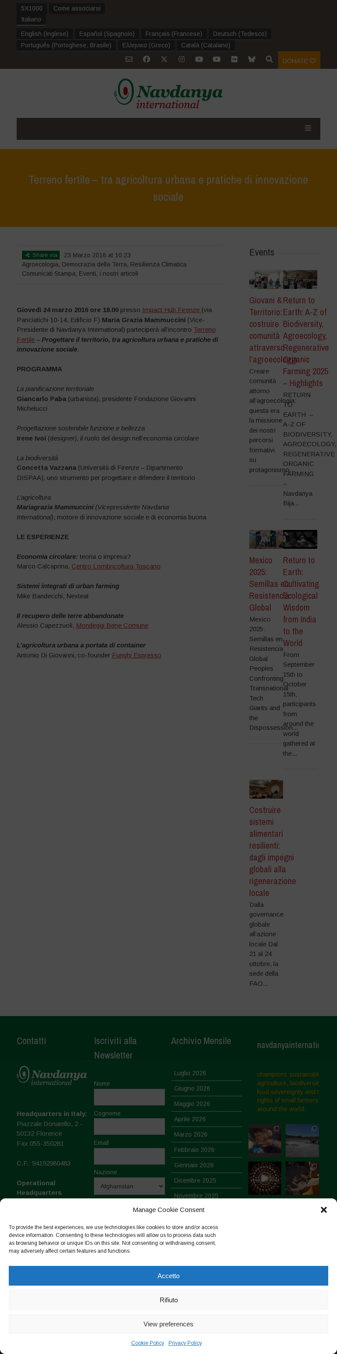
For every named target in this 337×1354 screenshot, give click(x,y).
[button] (323, 1209)
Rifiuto (169, 1300)
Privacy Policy (185, 1343)
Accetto (168, 1275)
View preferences (168, 1324)
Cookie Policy (147, 1343)
